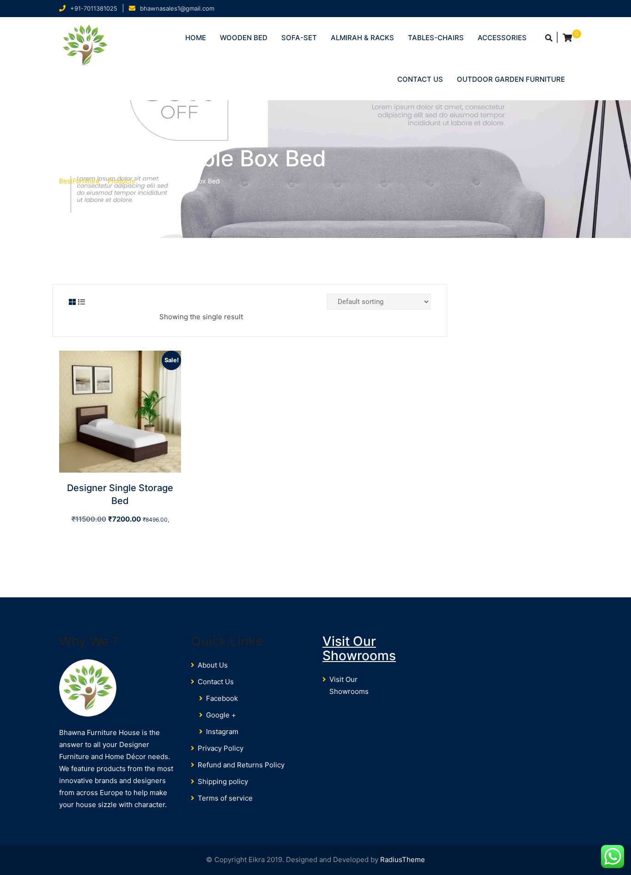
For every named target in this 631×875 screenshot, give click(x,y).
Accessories (502, 37)
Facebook (222, 698)
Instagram (222, 731)
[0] (567, 38)
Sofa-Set (299, 37)
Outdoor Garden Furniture (511, 79)
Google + (221, 715)
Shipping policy (223, 781)
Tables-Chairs (436, 37)
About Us (213, 665)
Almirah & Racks (362, 37)
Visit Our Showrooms (359, 648)
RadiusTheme (402, 859)
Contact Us (420, 79)
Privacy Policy (220, 748)
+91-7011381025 (93, 8)
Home (195, 37)
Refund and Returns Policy (241, 764)
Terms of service (225, 798)
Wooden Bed (243, 37)
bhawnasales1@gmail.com (177, 8)
